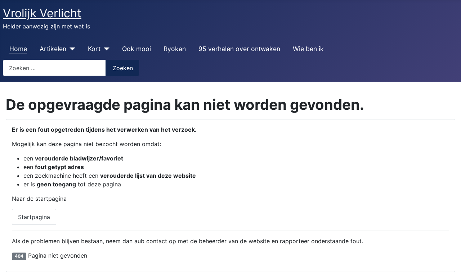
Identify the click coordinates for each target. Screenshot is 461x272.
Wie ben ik (308, 49)
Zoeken (123, 68)
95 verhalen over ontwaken (239, 49)
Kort (94, 49)
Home (18, 49)
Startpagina (34, 217)
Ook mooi (136, 49)
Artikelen (53, 49)
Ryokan (175, 49)
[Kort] (104, 49)
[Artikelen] (70, 49)
